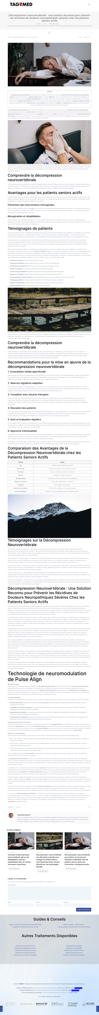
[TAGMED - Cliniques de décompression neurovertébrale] (21, 4)
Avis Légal (41, 996)
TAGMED (21, 984)
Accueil (39, 24)
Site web (65, 902)
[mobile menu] (89, 4)
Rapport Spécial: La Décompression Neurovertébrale (25, 924)
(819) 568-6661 (73, 992)
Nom (9, 902)
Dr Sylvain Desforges (39, 251)
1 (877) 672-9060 (66, 990)
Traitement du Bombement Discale (25, 948)
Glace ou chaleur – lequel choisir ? (73, 924)
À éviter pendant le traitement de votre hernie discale (73, 927)
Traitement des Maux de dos (74, 952)
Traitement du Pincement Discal (73, 950)
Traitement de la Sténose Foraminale (25, 955)
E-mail (38, 902)
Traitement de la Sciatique (74, 946)
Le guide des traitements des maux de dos (25, 927)
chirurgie (31, 208)
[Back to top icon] (49, 980)
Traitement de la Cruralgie (74, 948)
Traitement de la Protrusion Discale (25, 950)
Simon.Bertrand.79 (20, 37)
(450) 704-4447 (69, 988)
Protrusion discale (54, 24)
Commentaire (12, 885)
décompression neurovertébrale (36, 103)
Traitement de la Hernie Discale (25, 946)
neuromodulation (44, 702)
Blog (45, 24)
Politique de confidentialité (52, 996)
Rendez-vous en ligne (75, 990)
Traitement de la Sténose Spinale (25, 952)
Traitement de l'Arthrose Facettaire (73, 955)
